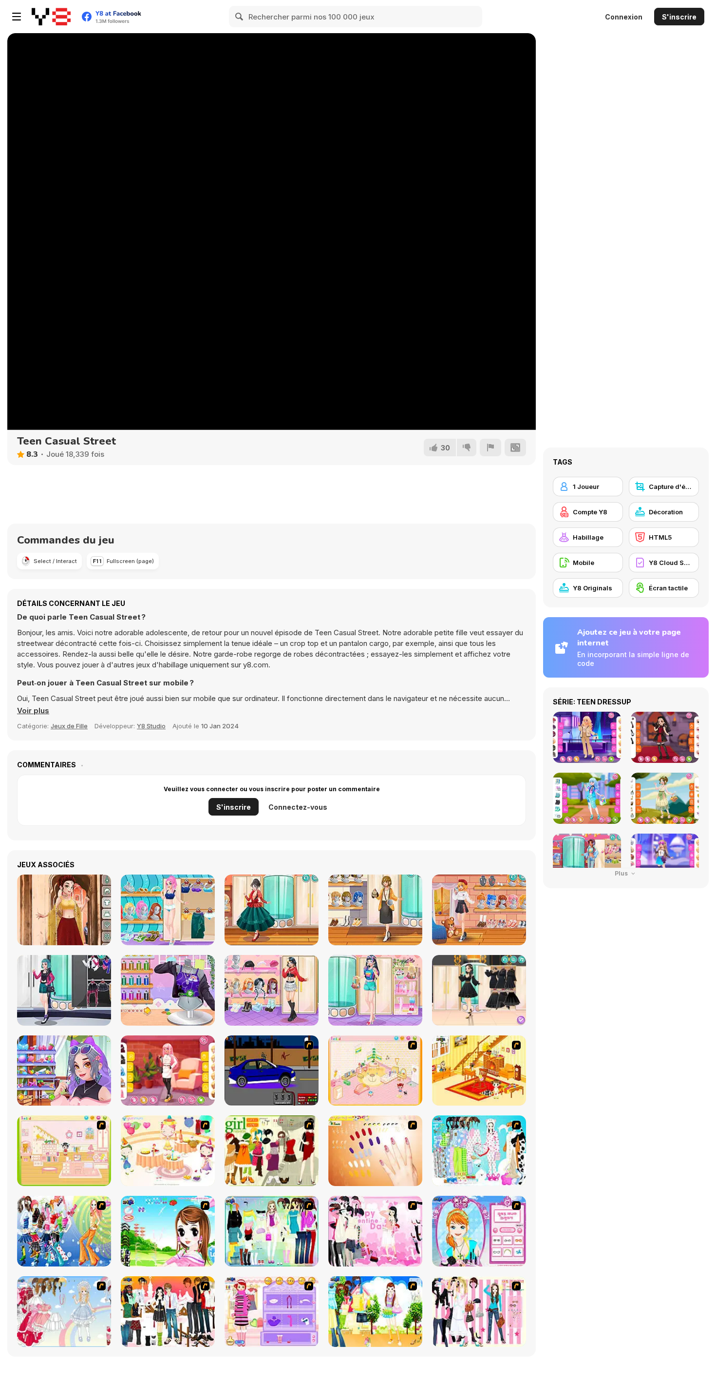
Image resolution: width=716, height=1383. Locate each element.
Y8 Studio (151, 726)
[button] (33, 710)
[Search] (239, 16)
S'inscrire (679, 17)
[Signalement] (490, 447)
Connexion (623, 17)
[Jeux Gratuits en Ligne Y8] (51, 16)
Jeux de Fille (69, 726)
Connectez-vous (297, 807)
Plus (622, 873)
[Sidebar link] (16, 16)
